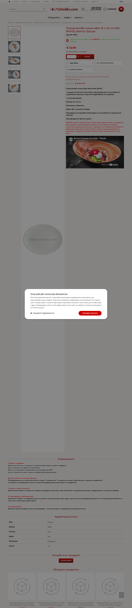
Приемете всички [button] (90, 313)
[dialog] (66, 304)
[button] (42, 313)
